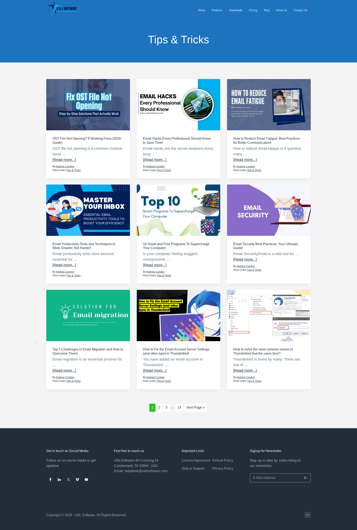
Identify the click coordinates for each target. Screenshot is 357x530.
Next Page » (195, 408)
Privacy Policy (222, 468)
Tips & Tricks (73, 170)
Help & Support (193, 468)
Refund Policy (222, 460)
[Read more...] (64, 160)
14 (180, 407)
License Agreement (196, 460)
